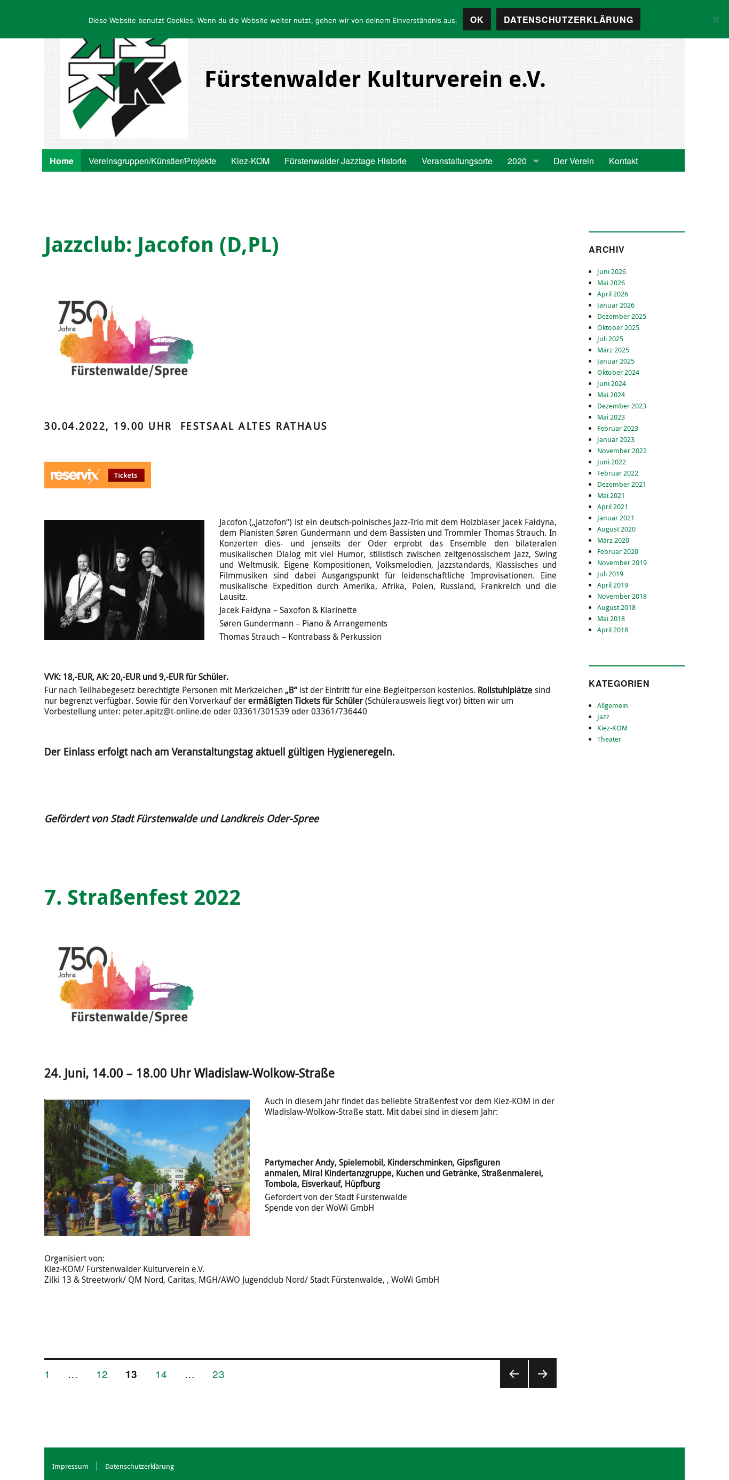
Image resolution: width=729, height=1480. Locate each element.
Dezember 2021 (621, 484)
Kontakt (623, 161)
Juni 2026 (611, 271)
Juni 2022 (611, 461)
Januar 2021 (616, 517)
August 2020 (616, 529)
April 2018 (612, 629)
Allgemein (612, 705)
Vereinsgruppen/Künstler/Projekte (152, 161)
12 (106, 1373)
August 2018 (616, 607)
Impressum (70, 1466)
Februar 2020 (617, 551)
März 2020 (613, 540)
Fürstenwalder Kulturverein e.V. (375, 78)
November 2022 (622, 450)
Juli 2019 (610, 573)
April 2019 (612, 585)
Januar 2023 (616, 439)
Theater (609, 739)
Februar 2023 (617, 428)
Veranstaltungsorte (457, 161)
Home (62, 161)
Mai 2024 (611, 394)
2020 (517, 161)
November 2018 (622, 596)
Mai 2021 (611, 495)
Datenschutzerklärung (139, 1466)
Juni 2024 (611, 383)
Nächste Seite (543, 1387)
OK (477, 19)
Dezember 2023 (621, 406)
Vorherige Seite (512, 1387)
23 (222, 1373)
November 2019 (622, 562)
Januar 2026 (616, 305)
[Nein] (715, 19)
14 (165, 1373)
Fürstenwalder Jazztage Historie (345, 161)
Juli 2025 (610, 338)
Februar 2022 (617, 473)
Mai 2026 (611, 282)
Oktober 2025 (618, 327)
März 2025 (613, 350)
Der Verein (573, 161)
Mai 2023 (611, 417)
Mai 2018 (611, 618)
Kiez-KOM (250, 161)
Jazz (603, 716)
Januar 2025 (616, 361)
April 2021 (612, 506)
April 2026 (612, 294)
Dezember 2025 (621, 316)
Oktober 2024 (618, 372)
